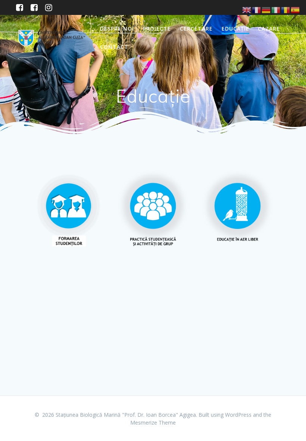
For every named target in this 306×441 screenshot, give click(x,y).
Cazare (269, 28)
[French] (257, 9)
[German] (266, 9)
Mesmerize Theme (153, 422)
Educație (235, 28)
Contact (114, 46)
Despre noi (117, 28)
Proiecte (157, 28)
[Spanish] (295, 9)
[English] (247, 9)
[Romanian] (286, 9)
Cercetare (196, 28)
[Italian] (276, 9)
